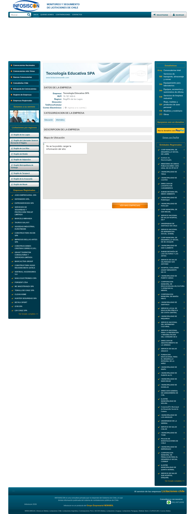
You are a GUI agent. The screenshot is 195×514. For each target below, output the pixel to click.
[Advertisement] (97, 39)
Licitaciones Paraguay (130, 511)
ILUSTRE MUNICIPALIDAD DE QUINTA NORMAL (168, 467)
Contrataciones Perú (86, 511)
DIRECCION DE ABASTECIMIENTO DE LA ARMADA (169, 343)
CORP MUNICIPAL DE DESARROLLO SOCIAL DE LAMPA (170, 152)
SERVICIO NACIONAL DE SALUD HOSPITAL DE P (169, 218)
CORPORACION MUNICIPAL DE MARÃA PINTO (169, 296)
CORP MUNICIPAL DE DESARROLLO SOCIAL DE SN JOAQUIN (170, 240)
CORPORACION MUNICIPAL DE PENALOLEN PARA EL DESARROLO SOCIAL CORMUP (169, 457)
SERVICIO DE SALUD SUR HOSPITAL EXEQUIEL (169, 475)
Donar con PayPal (171, 137)
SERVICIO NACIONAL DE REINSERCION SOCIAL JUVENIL (169, 232)
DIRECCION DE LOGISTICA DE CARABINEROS (167, 186)
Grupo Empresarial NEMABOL (100, 505)
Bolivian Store (143, 511)
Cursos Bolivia (165, 511)
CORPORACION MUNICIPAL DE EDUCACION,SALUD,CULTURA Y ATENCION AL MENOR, (172, 286)
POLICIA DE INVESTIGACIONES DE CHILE (169, 441)
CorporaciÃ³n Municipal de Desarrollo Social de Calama (170, 409)
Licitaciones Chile (56, 511)
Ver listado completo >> (28, 314)
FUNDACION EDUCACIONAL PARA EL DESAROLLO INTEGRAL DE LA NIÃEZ (169, 359)
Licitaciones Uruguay (114, 511)
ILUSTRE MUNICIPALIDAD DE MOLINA (168, 401)
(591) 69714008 (177, 502)
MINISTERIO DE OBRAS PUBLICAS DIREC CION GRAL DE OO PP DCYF (170, 166)
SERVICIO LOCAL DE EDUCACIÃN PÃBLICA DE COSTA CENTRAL (169, 310)
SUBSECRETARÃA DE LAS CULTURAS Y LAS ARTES (169, 254)
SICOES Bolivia (100, 511)
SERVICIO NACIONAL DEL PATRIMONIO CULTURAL (169, 324)
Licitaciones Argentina (70, 511)
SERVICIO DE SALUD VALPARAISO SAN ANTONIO (169, 262)
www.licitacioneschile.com (57, 77)
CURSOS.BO (154, 511)
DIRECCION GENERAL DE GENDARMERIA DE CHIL (169, 393)
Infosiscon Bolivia (42, 511)
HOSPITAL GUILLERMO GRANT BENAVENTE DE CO (170, 270)
